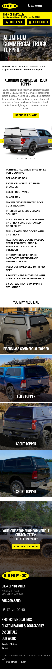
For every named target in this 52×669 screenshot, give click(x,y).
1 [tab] (18, 159)
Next (50, 141)
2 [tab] (22, 159)
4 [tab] (31, 159)
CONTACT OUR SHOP (26, 546)
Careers (5, 648)
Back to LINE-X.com (10, 644)
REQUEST (40, 22)
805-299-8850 (11, 600)
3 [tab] (27, 159)
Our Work (9, 638)
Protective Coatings (17, 619)
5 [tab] (35, 159)
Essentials (9, 632)
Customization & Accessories (23, 66)
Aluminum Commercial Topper (27, 69)
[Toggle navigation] (46, 6)
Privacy (22, 662)
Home (5, 66)
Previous (2, 141)
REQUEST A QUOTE (26, 115)
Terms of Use (10, 662)
